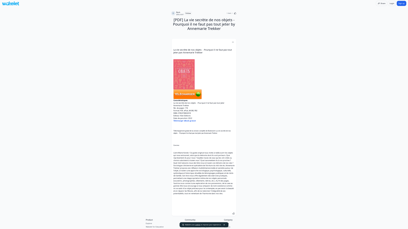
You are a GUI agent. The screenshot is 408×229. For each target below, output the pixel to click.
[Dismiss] (224, 224)
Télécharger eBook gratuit (184, 121)
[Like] (235, 13)
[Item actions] (233, 42)
